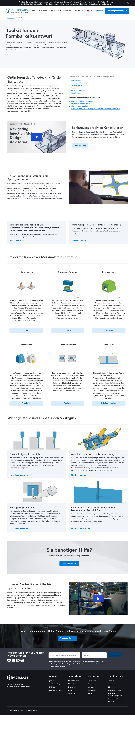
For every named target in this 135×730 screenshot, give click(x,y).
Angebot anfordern (67, 638)
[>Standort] (90, 10)
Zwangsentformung (79, 83)
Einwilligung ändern (32, 710)
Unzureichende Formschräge (82, 101)
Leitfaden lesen (80, 145)
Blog (89, 684)
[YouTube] (18, 660)
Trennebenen (76, 88)
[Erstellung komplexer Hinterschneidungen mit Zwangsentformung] (67, 287)
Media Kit (111, 680)
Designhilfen (92, 690)
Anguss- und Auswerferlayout (82, 104)
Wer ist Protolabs (74, 680)
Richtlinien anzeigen (109, 403)
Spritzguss (52, 680)
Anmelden (99, 11)
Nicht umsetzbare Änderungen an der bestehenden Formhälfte (95, 109)
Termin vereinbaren (69, 563)
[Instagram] (23, 660)
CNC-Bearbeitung (54, 684)
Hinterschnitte (76, 80)
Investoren (71, 687)
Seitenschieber (77, 85)
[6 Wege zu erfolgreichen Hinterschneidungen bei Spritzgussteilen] (26, 287)
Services (53, 676)
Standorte (71, 693)
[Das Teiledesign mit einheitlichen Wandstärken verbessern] (108, 359)
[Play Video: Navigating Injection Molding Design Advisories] (36, 136)
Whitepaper (92, 687)
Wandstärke (76, 93)
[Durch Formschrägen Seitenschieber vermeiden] (108, 287)
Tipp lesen (26, 330)
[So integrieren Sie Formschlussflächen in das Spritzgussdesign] (26, 359)
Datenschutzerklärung (58, 666)
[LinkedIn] (9, 660)
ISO (109, 687)
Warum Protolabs (73, 684)
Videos (110, 684)
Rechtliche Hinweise (114, 690)
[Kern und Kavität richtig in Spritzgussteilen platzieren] (67, 359)
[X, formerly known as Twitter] (14, 660)
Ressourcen (10, 17)
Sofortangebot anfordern (117, 11)
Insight (90, 693)
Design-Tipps (92, 680)
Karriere (71, 690)
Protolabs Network (55, 690)
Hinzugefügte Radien (79, 106)
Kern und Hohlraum (78, 90)
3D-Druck (52, 687)
